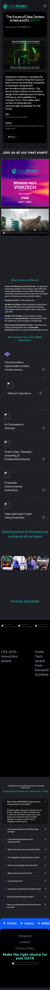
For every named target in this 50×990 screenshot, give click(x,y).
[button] (3, 563)
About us (11, 137)
